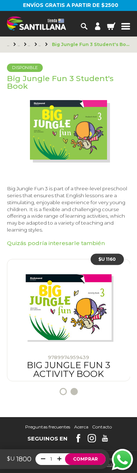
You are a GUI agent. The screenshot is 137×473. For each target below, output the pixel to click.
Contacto (102, 427)
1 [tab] (63, 391)
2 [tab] (74, 391)
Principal (9, 44)
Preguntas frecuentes (47, 427)
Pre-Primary (30, 44)
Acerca (81, 427)
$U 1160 (107, 259)
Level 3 (40, 44)
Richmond (20, 44)
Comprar (85, 459)
